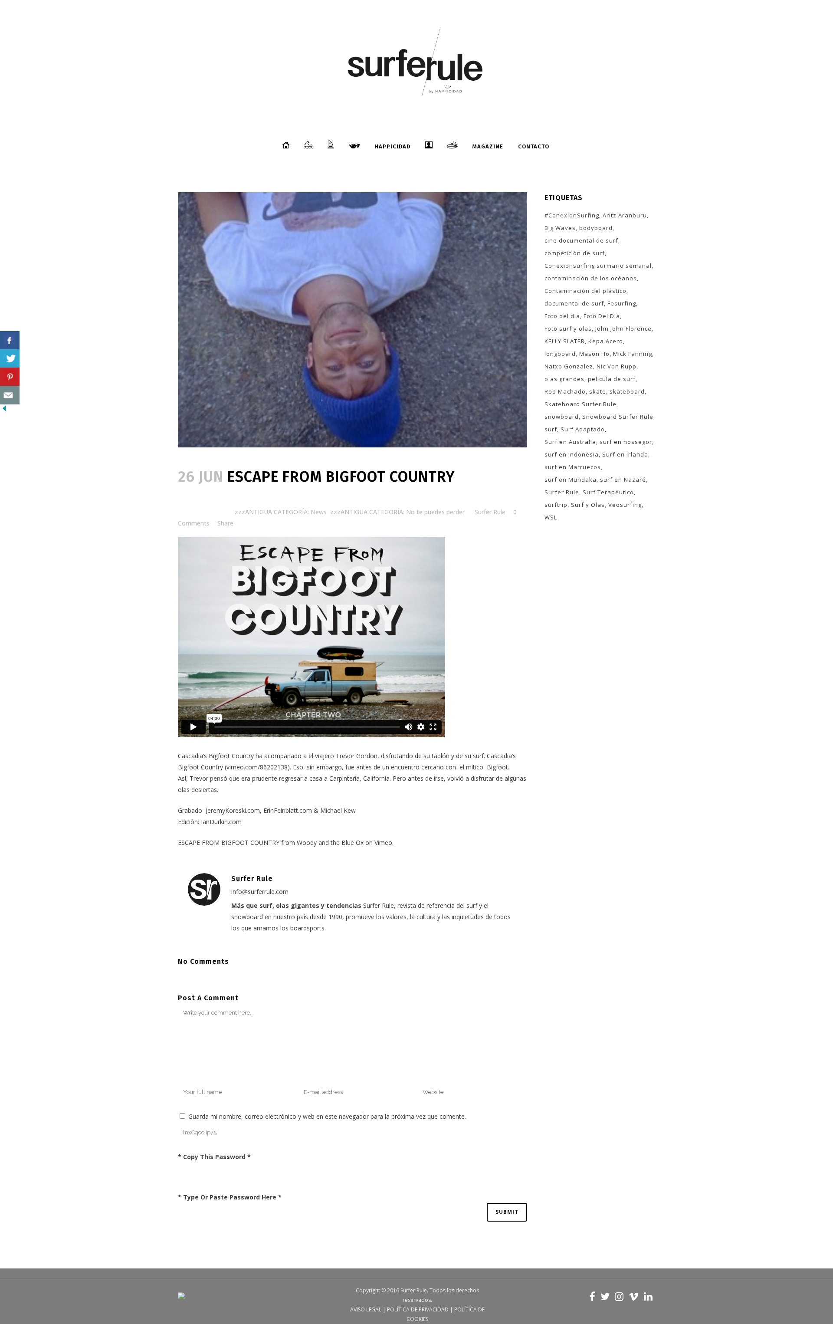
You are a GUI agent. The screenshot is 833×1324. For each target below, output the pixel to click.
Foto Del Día (602, 316)
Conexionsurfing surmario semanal (598, 265)
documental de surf (574, 303)
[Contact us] (10, 395)
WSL (550, 517)
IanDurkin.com (221, 822)
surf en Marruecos (572, 467)
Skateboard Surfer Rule (580, 404)
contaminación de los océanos (590, 278)
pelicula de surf (612, 379)
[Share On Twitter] (10, 358)
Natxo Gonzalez (568, 366)
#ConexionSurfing (571, 215)
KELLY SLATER (564, 341)
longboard (560, 354)
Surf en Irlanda (625, 454)
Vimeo (383, 842)
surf (550, 429)
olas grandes (564, 379)
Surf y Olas (588, 505)
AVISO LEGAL (365, 1309)
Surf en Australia (570, 442)
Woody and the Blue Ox (330, 842)
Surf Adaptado (583, 429)
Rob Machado (565, 391)
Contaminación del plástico (585, 291)
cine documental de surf (581, 240)
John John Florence (623, 328)
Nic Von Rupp (616, 366)
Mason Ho (594, 354)
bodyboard (596, 228)
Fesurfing (621, 303)
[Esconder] (4, 410)
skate (597, 391)
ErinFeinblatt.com (287, 810)
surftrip (555, 505)
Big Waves (560, 228)
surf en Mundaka (570, 479)
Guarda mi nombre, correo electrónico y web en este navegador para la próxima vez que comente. (327, 1116)
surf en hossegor (626, 442)
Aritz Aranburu (625, 215)
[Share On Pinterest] (10, 377)
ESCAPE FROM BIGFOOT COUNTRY (228, 842)
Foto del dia (562, 316)
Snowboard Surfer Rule (617, 417)
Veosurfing (625, 505)
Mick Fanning (632, 354)
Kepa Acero (605, 341)
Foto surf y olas (568, 328)
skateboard (627, 391)
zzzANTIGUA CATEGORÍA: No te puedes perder (397, 512)
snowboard (561, 417)
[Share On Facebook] (10, 340)
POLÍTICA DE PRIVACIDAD (418, 1309)
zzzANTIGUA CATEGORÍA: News (281, 512)
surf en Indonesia (571, 454)
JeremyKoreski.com (233, 810)
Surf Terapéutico (608, 492)
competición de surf (574, 253)
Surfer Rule (490, 512)
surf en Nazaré (623, 479)
